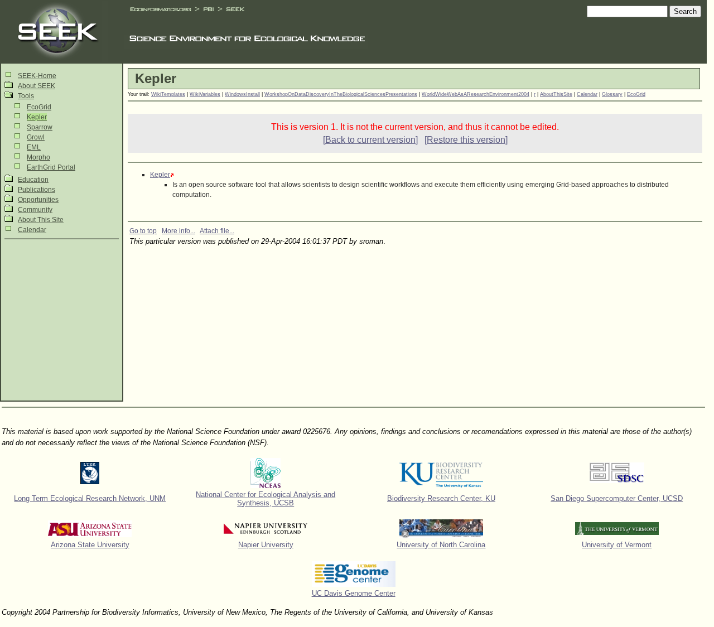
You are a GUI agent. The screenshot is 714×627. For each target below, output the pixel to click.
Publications (36, 190)
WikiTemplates (168, 94)
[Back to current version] (370, 139)
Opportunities (38, 200)
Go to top (143, 231)
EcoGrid (39, 107)
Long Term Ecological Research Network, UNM (90, 498)
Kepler (37, 117)
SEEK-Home (37, 76)
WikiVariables (205, 94)
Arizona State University (90, 545)
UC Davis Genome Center (353, 593)
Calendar (32, 230)
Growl (36, 137)
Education (33, 180)
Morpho (38, 157)
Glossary (612, 94)
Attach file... (217, 231)
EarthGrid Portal (51, 167)
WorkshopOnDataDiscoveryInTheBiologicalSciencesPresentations (340, 94)
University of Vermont (617, 545)
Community (35, 210)
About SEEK (36, 86)
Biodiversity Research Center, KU (441, 498)
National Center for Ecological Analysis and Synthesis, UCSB (265, 498)
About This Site (41, 220)
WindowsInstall (242, 94)
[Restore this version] (466, 139)
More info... (178, 231)
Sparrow (39, 127)
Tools (26, 96)
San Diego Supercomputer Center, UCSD (617, 498)
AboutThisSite (556, 94)
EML (34, 147)
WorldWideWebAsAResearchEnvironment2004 (475, 94)
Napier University (265, 545)
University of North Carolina (441, 545)
